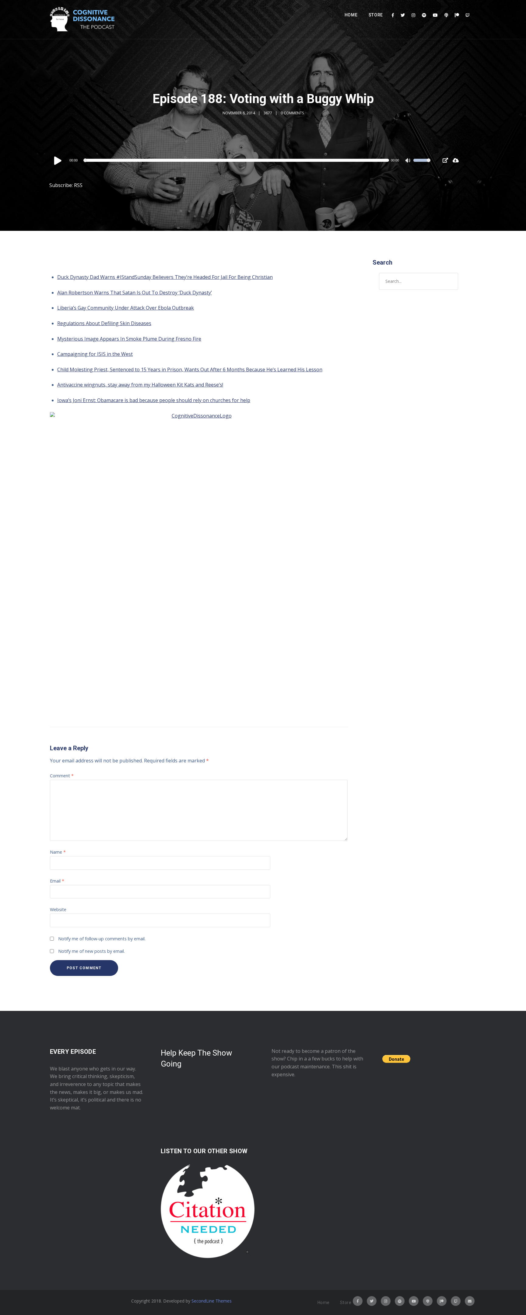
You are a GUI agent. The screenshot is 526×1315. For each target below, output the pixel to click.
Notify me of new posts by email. (91, 951)
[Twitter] (402, 15)
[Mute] (408, 161)
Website (58, 909)
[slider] (421, 164)
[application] (241, 160)
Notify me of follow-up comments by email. (102, 939)
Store (376, 14)
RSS (78, 185)
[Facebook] (392, 15)
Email (57, 881)
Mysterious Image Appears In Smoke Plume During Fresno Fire (129, 338)
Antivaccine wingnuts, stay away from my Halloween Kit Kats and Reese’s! (140, 384)
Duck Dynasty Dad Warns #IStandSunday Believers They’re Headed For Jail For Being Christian (165, 277)
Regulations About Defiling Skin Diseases (104, 323)
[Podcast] (446, 15)
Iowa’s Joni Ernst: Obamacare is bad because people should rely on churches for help (153, 400)
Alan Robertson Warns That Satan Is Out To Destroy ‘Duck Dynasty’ (134, 292)
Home (351, 14)
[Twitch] (467, 15)
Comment (62, 776)
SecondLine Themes (211, 1301)
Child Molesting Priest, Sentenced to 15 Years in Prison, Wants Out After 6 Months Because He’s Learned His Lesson (189, 369)
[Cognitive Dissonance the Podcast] (82, 19)
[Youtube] (435, 15)
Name (58, 852)
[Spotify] (424, 15)
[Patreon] (456, 15)
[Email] (470, 1301)
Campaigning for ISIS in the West (95, 354)
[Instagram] (413, 15)
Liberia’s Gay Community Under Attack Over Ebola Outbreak (125, 307)
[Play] (58, 160)
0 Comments (292, 113)
